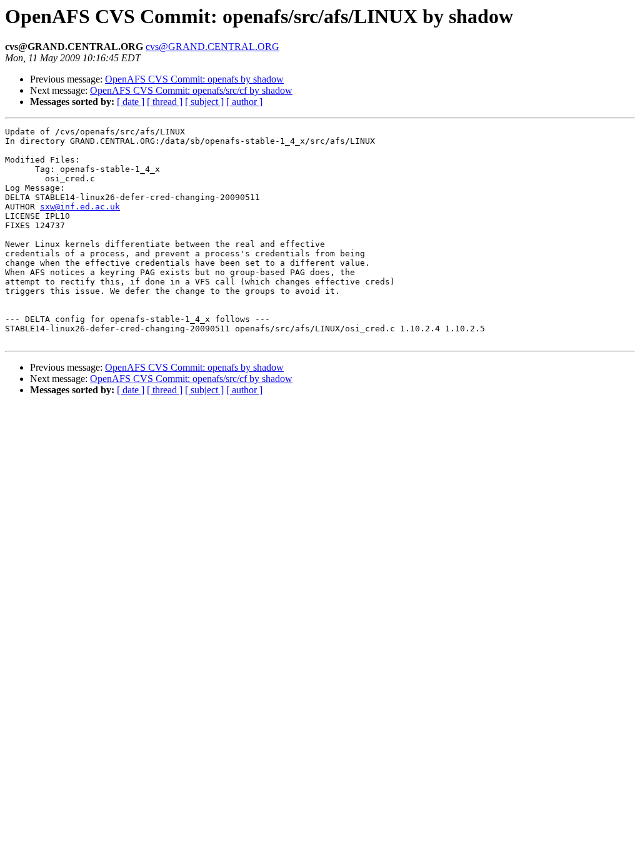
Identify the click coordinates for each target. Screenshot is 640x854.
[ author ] (244, 101)
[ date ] (130, 101)
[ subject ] (204, 101)
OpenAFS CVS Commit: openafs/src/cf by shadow (191, 90)
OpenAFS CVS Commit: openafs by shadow (194, 79)
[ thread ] (164, 101)
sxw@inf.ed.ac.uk (80, 206)
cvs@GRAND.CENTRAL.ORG (212, 46)
